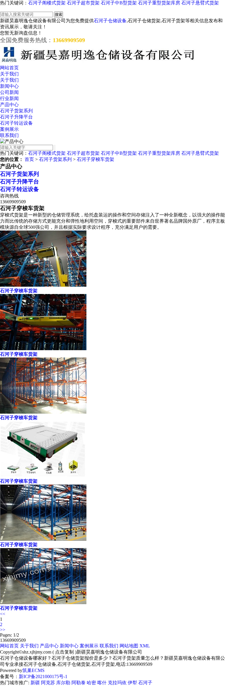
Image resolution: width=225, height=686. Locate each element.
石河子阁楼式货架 (47, 2)
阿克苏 (48, 682)
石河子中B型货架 (119, 2)
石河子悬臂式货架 (200, 2)
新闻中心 (9, 86)
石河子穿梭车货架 (95, 159)
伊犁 (132, 682)
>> (2, 629)
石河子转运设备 (16, 123)
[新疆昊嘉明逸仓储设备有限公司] (98, 62)
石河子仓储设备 (110, 20)
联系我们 (9, 135)
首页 (29, 159)
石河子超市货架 (83, 2)
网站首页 (9, 67)
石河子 (145, 682)
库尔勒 (63, 682)
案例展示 (9, 129)
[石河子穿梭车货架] (43, 285)
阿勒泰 (78, 682)
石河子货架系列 (16, 110)
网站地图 (129, 645)
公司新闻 (9, 92)
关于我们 (9, 73)
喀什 (102, 682)
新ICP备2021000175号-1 (43, 676)
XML (144, 645)
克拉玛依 (117, 682)
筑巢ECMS (33, 670)
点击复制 (64, 651)
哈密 (91, 682)
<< (2, 613)
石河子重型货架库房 (159, 2)
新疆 (35, 682)
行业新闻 (9, 98)
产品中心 (9, 104)
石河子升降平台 (16, 116)
